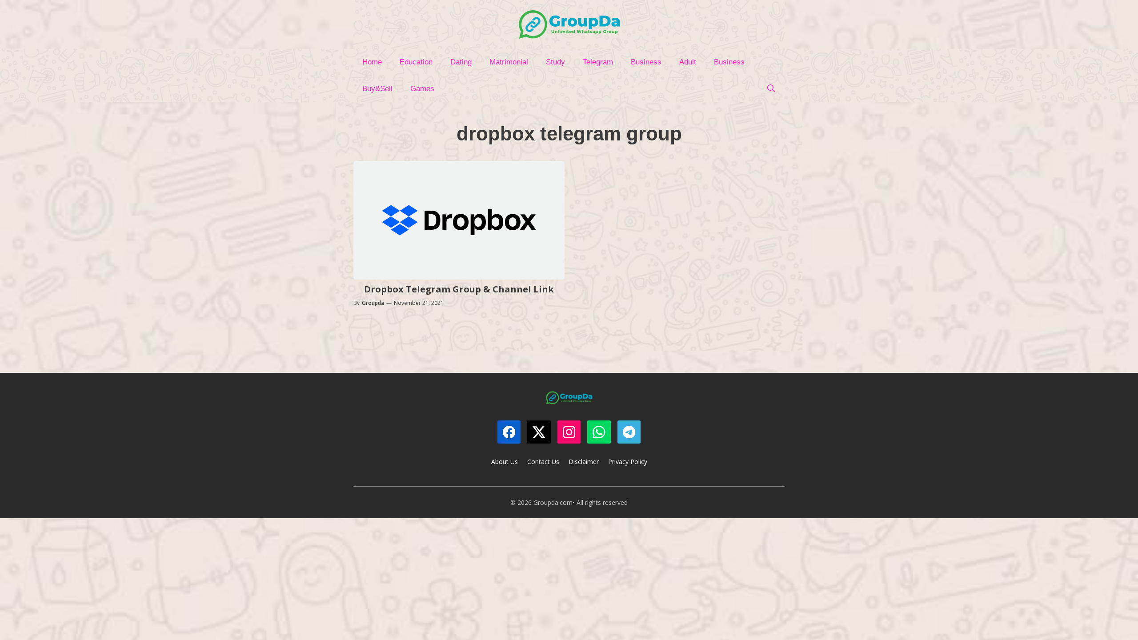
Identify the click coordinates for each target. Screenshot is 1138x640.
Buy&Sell (377, 88)
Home (372, 62)
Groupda (373, 303)
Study (555, 62)
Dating (461, 62)
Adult (687, 62)
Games (422, 88)
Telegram (598, 62)
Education (416, 62)
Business (646, 62)
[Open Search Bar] (771, 89)
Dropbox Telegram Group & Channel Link (459, 289)
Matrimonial (508, 62)
